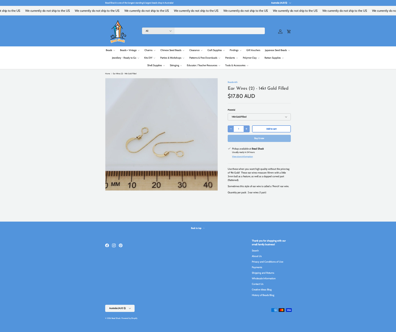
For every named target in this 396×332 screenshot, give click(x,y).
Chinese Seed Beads (170, 50)
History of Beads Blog (263, 295)
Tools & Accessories (235, 65)
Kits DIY (148, 57)
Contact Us (257, 284)
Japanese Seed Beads (276, 50)
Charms (148, 50)
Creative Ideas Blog (262, 289)
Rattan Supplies (273, 57)
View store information (242, 156)
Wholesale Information (264, 278)
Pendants (230, 57)
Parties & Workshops (170, 57)
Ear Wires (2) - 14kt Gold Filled (124, 74)
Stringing (174, 65)
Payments (257, 267)
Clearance (194, 50)
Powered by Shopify (129, 318)
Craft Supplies (214, 50)
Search (255, 250)
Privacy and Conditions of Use (267, 261)
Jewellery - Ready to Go (124, 57)
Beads (109, 50)
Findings (234, 50)
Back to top (196, 228)
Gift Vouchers (253, 50)
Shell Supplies (154, 65)
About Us (257, 256)
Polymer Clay (250, 57)
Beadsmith (233, 82)
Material (231, 109)
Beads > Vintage (128, 50)
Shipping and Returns (263, 272)
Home (107, 74)
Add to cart (271, 128)
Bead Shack (116, 318)
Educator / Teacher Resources (202, 65)
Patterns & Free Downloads (203, 57)
